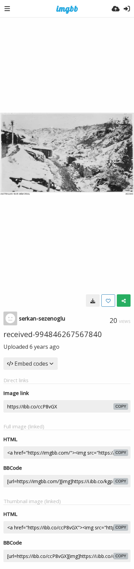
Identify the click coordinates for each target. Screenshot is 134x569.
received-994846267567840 (52, 334)
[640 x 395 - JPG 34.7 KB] (93, 300)
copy (120, 406)
